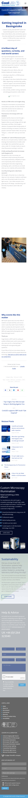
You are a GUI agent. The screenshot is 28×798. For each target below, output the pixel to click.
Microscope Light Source (9, 750)
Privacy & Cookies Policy (9, 716)
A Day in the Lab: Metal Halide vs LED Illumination (19, 474)
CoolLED (7, 379)
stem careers (10, 381)
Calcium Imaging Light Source (11, 736)
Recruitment (6, 710)
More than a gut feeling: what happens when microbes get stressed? (18, 439)
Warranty (5, 714)
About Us (5, 708)
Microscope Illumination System (11, 744)
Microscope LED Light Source (10, 742)
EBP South (13, 379)
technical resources (17, 627)
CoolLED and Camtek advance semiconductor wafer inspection (18, 428)
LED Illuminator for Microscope (11, 738)
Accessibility (6, 718)
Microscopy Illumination (9, 740)
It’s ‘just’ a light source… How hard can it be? (18, 457)
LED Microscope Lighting (9, 746)
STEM (23, 379)
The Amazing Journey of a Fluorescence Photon (14, 466)
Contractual (6, 712)
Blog (12, 377)
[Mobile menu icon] (25, 3)
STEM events (17, 381)
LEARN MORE (6, 532)
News (4, 706)
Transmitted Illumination (9, 748)
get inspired (18, 379)
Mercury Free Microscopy (9, 752)
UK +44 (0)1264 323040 (11, 634)
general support (6, 629)
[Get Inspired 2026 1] (14, 250)
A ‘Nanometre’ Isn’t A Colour (17, 448)
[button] (3, 250)
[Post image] (6, 428)
